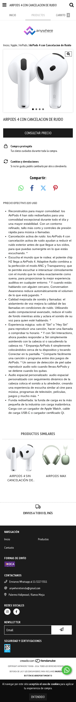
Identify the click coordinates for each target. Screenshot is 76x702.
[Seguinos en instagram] (7, 612)
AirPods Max (56, 476)
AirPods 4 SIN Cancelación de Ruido (20, 478)
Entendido (38, 697)
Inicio (6, 45)
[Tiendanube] (38, 662)
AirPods (23, 45)
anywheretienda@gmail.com (24, 588)
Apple (14, 45)
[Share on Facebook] (31, 188)
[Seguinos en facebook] (16, 612)
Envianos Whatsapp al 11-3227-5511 (28, 582)
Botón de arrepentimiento (38, 675)
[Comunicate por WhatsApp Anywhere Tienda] (67, 670)
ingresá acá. (61, 671)
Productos (43, 539)
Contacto (9, 548)
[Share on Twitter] (43, 188)
